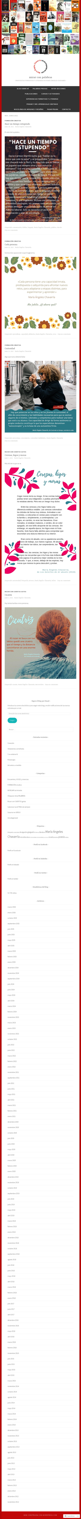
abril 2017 (11, 1315)
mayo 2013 (11, 1469)
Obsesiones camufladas (16, 749)
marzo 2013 (12, 1480)
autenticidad (16, 580)
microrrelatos (40, 837)
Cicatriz (8, 595)
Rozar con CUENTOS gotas (15, 452)
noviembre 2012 (13, 1502)
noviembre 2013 (13, 1436)
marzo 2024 (12, 1006)
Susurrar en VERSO (14, 812)
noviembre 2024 (13, 973)
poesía (61, 836)
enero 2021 (12, 1116)
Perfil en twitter (13, 879)
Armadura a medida (14, 765)
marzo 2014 (12, 1414)
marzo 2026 (12, 907)
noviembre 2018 (13, 1243)
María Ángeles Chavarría (23, 127)
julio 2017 (11, 1304)
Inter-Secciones (58, 89)
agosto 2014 (12, 1397)
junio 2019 (11, 1204)
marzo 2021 (12, 1105)
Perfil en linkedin (13, 865)
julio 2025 (11, 929)
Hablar (24, 227)
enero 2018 (12, 1298)
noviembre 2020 (13, 1127)
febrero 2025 (12, 956)
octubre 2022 (12, 1039)
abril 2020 (11, 1155)
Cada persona (11, 244)
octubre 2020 (12, 1133)
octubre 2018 (12, 1248)
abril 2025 (11, 946)
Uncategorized (13, 818)
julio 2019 (11, 1199)
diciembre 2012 (13, 1496)
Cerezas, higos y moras (15, 455)
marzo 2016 (12, 1342)
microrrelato (39, 684)
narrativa (46, 837)
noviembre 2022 (13, 1034)
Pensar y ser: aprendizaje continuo (42, 104)
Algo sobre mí (23, 89)
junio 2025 (11, 934)
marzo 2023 (12, 1023)
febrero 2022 (12, 1061)
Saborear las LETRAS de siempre (19, 807)
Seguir (12, 720)
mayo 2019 (11, 1210)
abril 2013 (11, 1474)
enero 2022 (12, 1067)
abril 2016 (11, 1337)
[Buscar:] (40, 729)
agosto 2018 (12, 1259)
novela (51, 837)
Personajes (11, 760)
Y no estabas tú (13, 754)
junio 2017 (11, 1309)
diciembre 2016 (13, 1320)
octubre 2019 (12, 1188)
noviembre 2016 (13, 1326)
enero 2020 (12, 1171)
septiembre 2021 (13, 1078)
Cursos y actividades (50, 94)
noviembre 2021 (13, 1072)
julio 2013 (11, 1458)
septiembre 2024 (13, 979)
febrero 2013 (12, 1485)
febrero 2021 (12, 1111)
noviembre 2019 (13, 1182)
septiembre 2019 (13, 1193)
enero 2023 (12, 1028)
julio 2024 (11, 984)
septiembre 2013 (13, 1447)
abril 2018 (11, 1281)
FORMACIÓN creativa (13, 121)
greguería (31, 832)
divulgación (23, 832)
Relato (54, 580)
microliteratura (25, 837)
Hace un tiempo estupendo (17, 124)
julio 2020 (11, 1138)
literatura (42, 832)
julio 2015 (11, 1359)
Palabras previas (40, 89)
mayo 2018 (11, 1276)
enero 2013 (12, 1491)
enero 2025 (12, 962)
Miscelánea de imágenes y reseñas (28, 109)
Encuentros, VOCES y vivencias (18, 779)
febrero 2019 (12, 1226)
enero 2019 (12, 1232)
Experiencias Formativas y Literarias (42, 99)
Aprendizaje (16, 334)
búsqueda (25, 580)
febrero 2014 (12, 1419)
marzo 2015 (12, 1381)
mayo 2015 (11, 1370)
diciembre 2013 (13, 1430)
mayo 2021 (11, 1094)
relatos (66, 837)
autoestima (16, 438)
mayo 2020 (11, 1149)
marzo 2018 (12, 1287)
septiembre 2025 (13, 923)
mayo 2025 (11, 940)
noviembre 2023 (13, 1017)
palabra (53, 227)
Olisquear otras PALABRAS (16, 796)
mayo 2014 (11, 1408)
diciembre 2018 (13, 1237)
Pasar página (52, 109)
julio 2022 (11, 1045)
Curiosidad (10, 348)
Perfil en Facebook (14, 850)
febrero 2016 (12, 1348)
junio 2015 (11, 1364)
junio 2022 (11, 1050)
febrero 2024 (12, 1012)
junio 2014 (11, 1403)
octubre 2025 (12, 918)
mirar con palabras (40, 77)
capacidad (24, 334)
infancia (37, 832)
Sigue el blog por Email (40, 701)
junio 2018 (11, 1270)
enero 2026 (12, 912)
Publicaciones (31, 94)
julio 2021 (11, 1083)
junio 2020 (11, 1144)
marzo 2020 (12, 1160)
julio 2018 (11, 1265)
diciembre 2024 (13, 968)
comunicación (17, 227)
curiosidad (34, 438)
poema (56, 837)
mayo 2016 (11, 1331)
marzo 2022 (12, 1056)
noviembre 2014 (13, 1386)
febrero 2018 (12, 1293)
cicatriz (14, 684)
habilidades (42, 438)
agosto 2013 (12, 1452)
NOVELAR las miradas (15, 790)
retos (54, 334)
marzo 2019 (12, 1221)
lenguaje (30, 227)
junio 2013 (11, 1463)
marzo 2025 (12, 951)
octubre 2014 (12, 1392)
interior (31, 580)
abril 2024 (11, 1001)
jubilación (32, 334)
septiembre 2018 (13, 1254)
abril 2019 (11, 1215)
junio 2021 (11, 1089)
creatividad (16, 832)
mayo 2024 (11, 995)
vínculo (59, 227)
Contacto (66, 109)
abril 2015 (11, 1375)
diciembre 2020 (13, 1122)
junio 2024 (11, 990)
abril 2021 (11, 1100)
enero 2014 (12, 1425)
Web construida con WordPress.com (40, 1515)
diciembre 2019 (13, 1177)
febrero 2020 (12, 1166)
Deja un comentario (11, 230)
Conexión (11, 743)
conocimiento (25, 438)
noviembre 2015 (13, 1353)
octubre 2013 (12, 1441)
